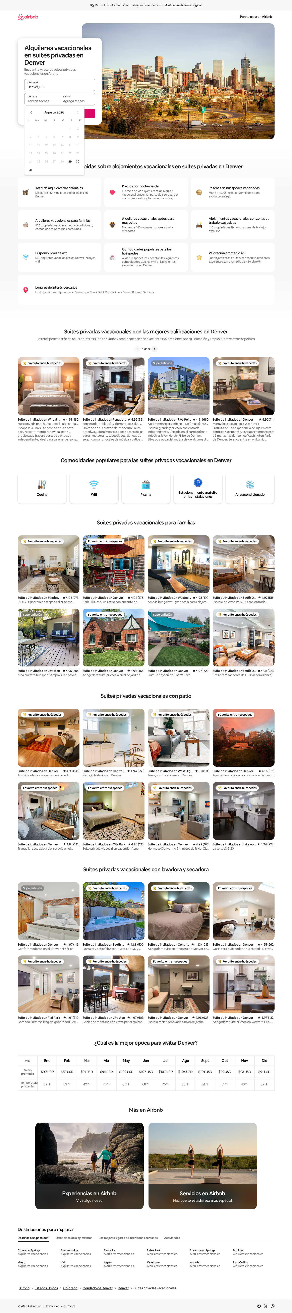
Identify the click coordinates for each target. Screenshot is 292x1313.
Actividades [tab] (172, 1238)
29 (70, 161)
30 (77, 161)
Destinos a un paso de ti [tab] (33, 1238)
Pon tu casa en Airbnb (256, 17)
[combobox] (59, 87)
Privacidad (53, 1306)
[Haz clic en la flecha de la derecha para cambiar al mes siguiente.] (77, 112)
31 (30, 170)
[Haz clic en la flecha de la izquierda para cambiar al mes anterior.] (31, 112)
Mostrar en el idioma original (183, 5)
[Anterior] (137, 349)
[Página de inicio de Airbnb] (28, 16)
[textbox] (42, 101)
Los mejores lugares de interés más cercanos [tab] (128, 1238)
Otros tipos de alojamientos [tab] (74, 1238)
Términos (69, 1306)
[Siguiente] (154, 349)
